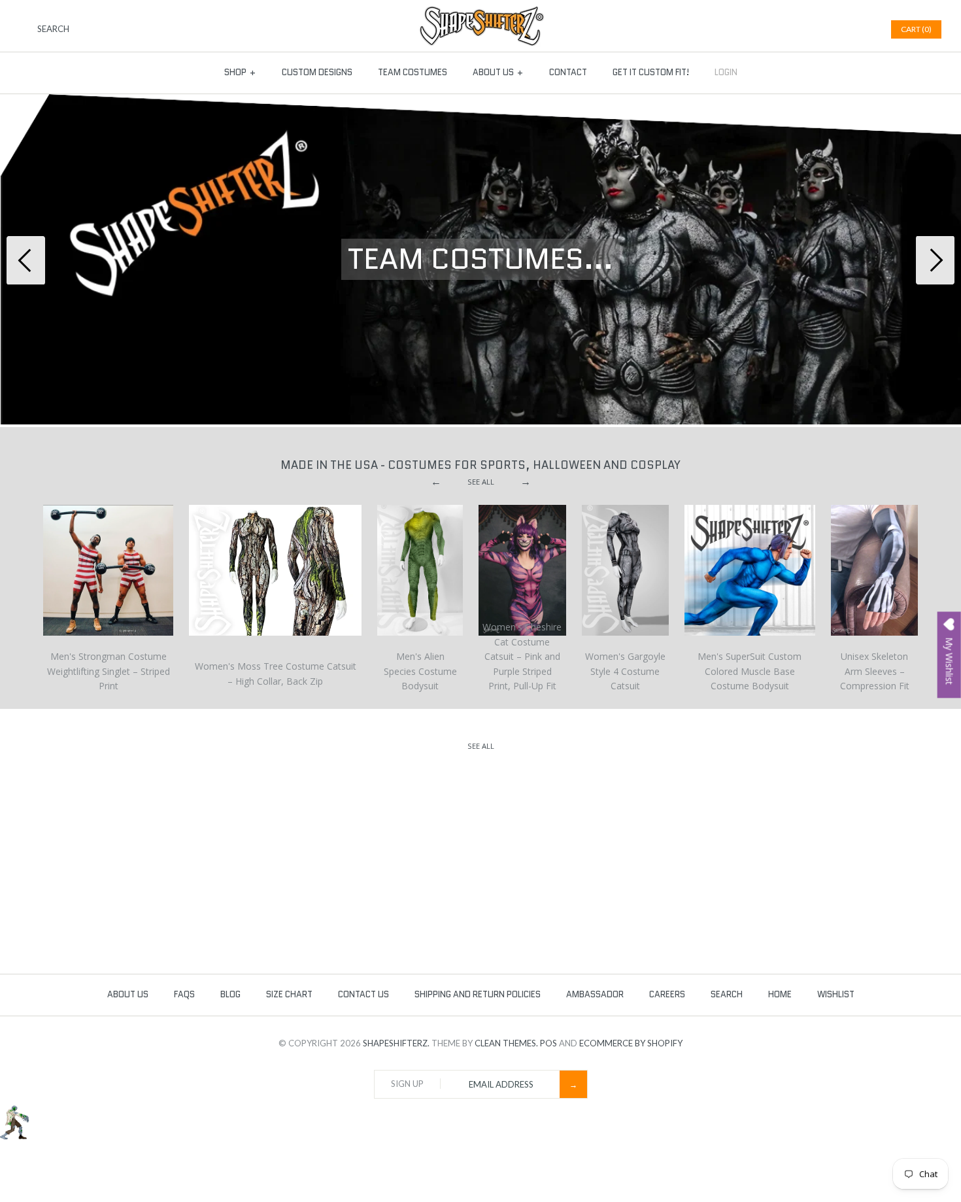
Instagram (862, 29)
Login (726, 72)
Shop (240, 72)
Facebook (813, 29)
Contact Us (363, 994)
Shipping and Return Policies (477, 994)
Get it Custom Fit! (651, 72)
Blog (230, 994)
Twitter (829, 29)
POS (548, 1043)
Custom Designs (317, 72)
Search (727, 994)
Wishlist (835, 994)
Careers (667, 994)
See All (480, 482)
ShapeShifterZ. (396, 1043)
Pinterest (846, 29)
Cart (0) (916, 29)
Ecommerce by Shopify (631, 1043)
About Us (498, 72)
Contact (568, 72)
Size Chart (289, 994)
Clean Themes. (506, 1043)
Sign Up (407, 1083)
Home (780, 994)
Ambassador (595, 994)
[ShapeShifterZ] (481, 12)
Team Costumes (412, 72)
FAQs (184, 994)
